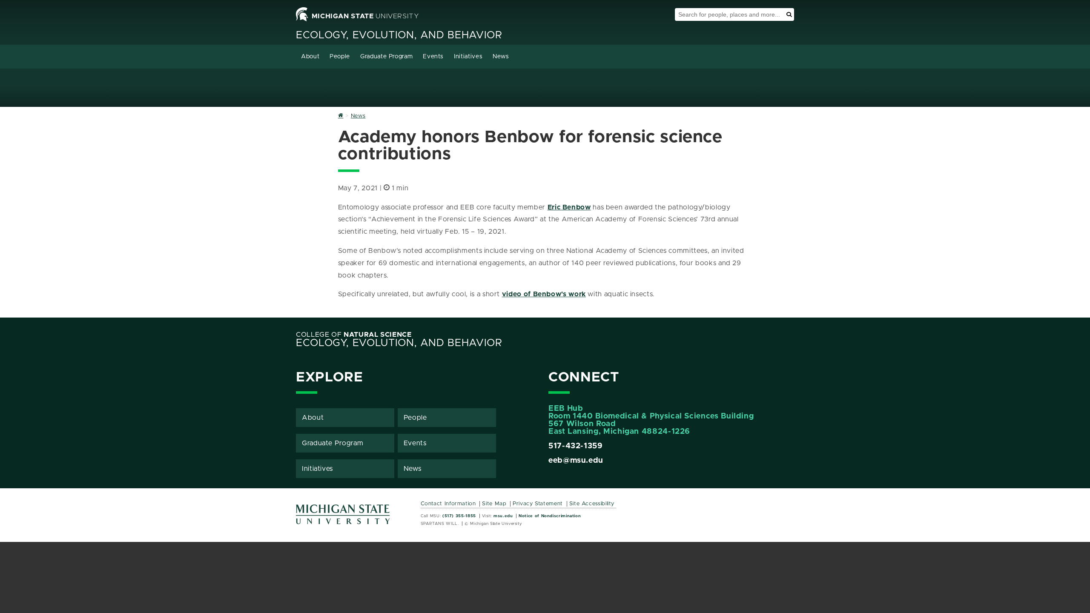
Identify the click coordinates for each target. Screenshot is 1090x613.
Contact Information (448, 504)
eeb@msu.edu (575, 460)
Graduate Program (386, 57)
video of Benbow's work (544, 294)
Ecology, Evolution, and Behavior (399, 35)
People (340, 57)
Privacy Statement (538, 504)
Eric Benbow (569, 207)
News (501, 57)
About (310, 57)
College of (354, 334)
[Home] (341, 116)
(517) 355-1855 (459, 516)
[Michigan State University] (343, 517)
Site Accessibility (592, 504)
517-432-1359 (575, 446)
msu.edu (503, 516)
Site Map (494, 504)
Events (433, 57)
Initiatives (468, 57)
